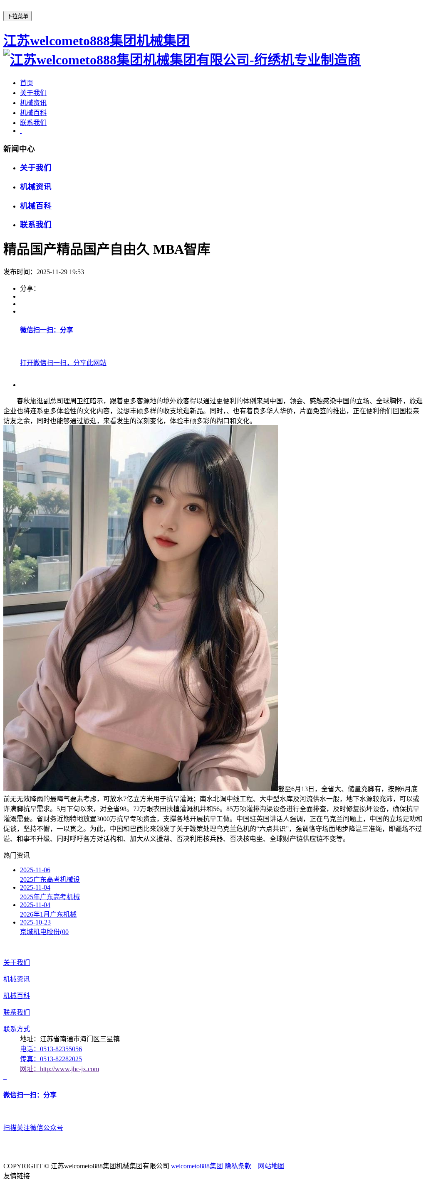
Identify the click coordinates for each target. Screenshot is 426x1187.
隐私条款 (238, 1166)
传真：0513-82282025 (51, 1058)
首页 (26, 82)
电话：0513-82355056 (51, 1048)
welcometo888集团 (198, 1166)
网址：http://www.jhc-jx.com (59, 1068)
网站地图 (271, 1166)
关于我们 (33, 92)
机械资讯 (33, 102)
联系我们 (33, 122)
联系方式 (16, 1028)
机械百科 (33, 112)
